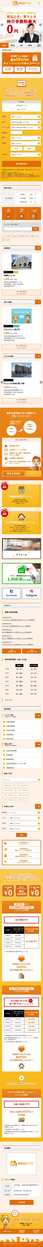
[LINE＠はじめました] (21, 573)
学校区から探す (34, 236)
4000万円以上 (22, 800)
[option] (21, 25)
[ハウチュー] (21, 3)
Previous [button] (2, 24)
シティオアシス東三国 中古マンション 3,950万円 (16, 626)
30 (20, 694)
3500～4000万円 (9, 800)
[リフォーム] (21, 548)
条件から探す (6, 240)
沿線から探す (16, 236)
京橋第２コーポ (9, 275)
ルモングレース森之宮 (12, 329)
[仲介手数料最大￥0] (8, 895)
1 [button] (20, 41)
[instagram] (31, 593)
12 (35, 685)
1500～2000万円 (9, 790)
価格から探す (25, 236)
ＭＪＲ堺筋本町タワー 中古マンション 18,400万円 (16, 632)
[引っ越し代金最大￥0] (35, 895)
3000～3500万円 (23, 795)
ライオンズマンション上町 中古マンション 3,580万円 (17, 644)
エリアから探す (7, 236)
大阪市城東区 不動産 (6, 49)
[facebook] (11, 593)
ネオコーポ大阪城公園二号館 (14, 383)
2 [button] (23, 41)
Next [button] (40, 24)
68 (20, 685)
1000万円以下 (8, 785)
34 (20, 673)
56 (20, 681)
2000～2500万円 (23, 790)
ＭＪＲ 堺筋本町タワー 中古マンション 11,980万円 (17, 638)
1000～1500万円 (21, 785)
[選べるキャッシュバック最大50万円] (21, 895)
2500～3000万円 (9, 795)
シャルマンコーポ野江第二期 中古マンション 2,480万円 (18, 620)
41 (20, 677)
